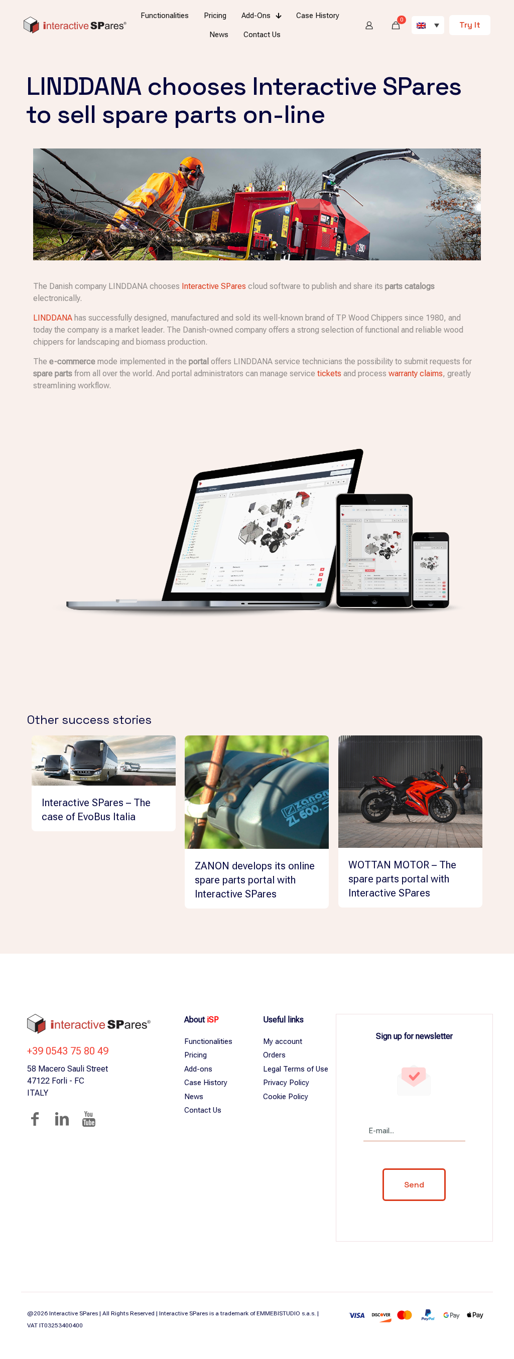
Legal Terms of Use (295, 1069)
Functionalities (208, 1041)
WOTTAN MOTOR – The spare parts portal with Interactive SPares (402, 879)
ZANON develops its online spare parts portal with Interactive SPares (255, 880)
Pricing (195, 1055)
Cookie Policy (285, 1096)
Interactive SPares (214, 286)
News (193, 1096)
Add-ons (198, 1069)
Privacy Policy (286, 1082)
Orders (274, 1055)
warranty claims (416, 373)
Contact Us (202, 1110)
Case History (205, 1082)
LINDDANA (52, 318)
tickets (329, 373)
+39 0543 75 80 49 (67, 1051)
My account (282, 1041)
